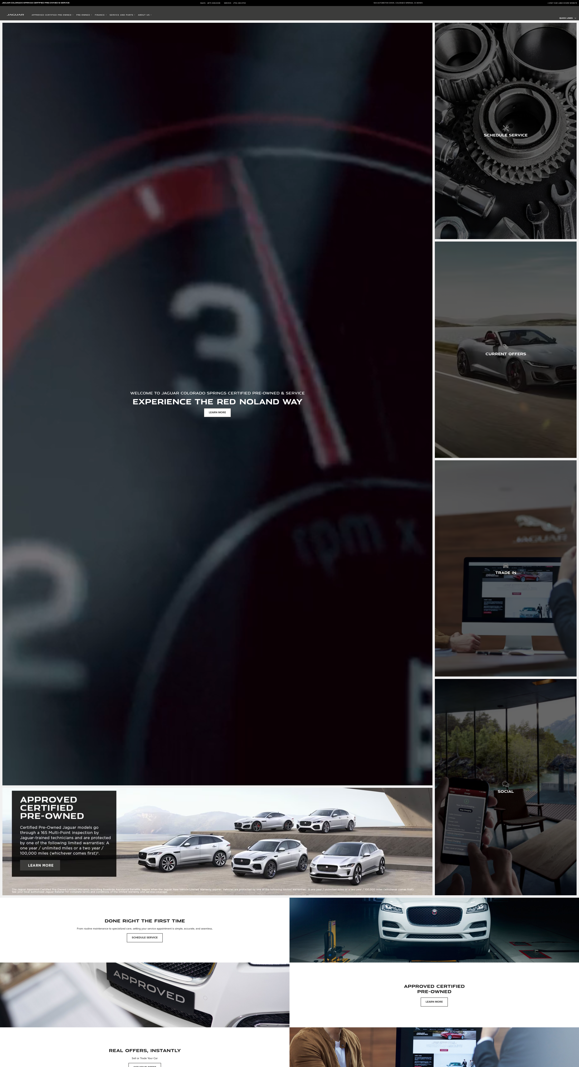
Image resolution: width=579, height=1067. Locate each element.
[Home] (11, 15)
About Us (144, 15)
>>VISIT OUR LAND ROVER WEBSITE (562, 3)
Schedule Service (145, 937)
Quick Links (566, 18)
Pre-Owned (83, 15)
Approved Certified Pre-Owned (51, 15)
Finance (100, 15)
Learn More (217, 412)
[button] (506, 131)
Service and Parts (121, 15)
